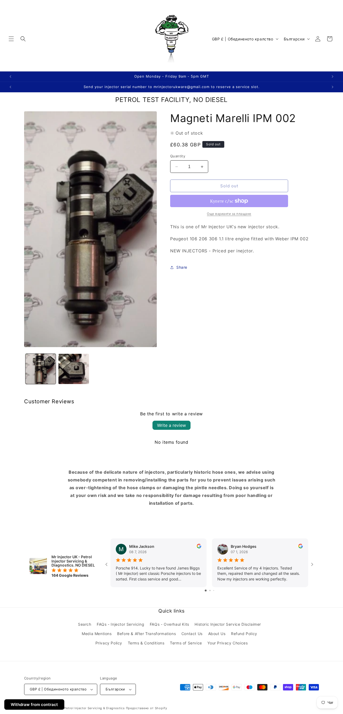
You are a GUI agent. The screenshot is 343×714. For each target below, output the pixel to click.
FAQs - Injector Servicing (120, 624)
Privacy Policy (108, 643)
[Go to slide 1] (206, 590)
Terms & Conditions (146, 643)
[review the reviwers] (199, 547)
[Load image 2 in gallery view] (73, 369)
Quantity (177, 156)
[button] (11, 39)
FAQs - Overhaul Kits (169, 624)
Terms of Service (186, 643)
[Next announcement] (332, 76)
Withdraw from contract (34, 704)
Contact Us (192, 633)
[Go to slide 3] (213, 590)
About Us (217, 633)
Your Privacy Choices (227, 643)
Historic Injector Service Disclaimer (228, 624)
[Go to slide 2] (210, 590)
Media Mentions (96, 633)
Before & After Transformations (146, 633)
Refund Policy (244, 633)
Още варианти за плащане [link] (229, 214)
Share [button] (181, 267)
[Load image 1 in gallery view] (40, 369)
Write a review (171, 425)
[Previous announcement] (10, 76)
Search (84, 624)
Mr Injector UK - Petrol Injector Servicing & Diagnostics (81, 708)
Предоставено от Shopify (146, 708)
